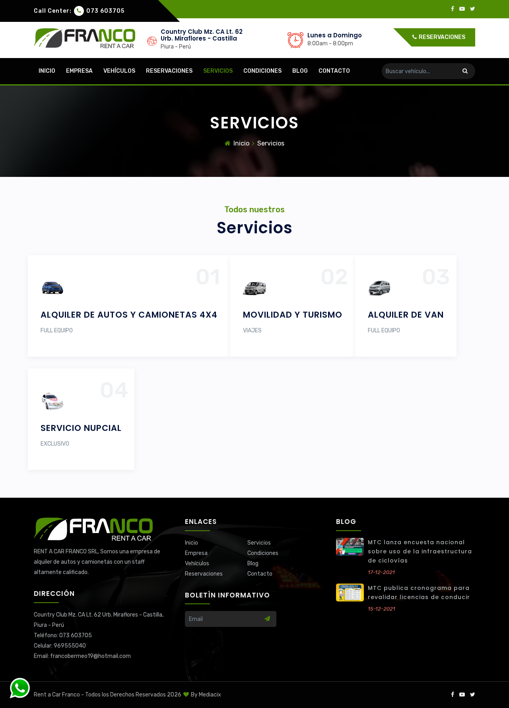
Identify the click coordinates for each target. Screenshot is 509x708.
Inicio (47, 71)
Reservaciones (441, 37)
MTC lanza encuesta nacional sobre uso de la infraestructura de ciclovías (420, 551)
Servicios (218, 71)
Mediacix (210, 694)
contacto (334, 71)
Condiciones (262, 71)
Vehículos (119, 71)
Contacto (259, 573)
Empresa (79, 71)
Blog (300, 71)
